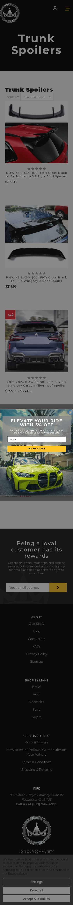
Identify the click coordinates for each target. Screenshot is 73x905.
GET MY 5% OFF (37, 448)
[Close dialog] (70, 412)
